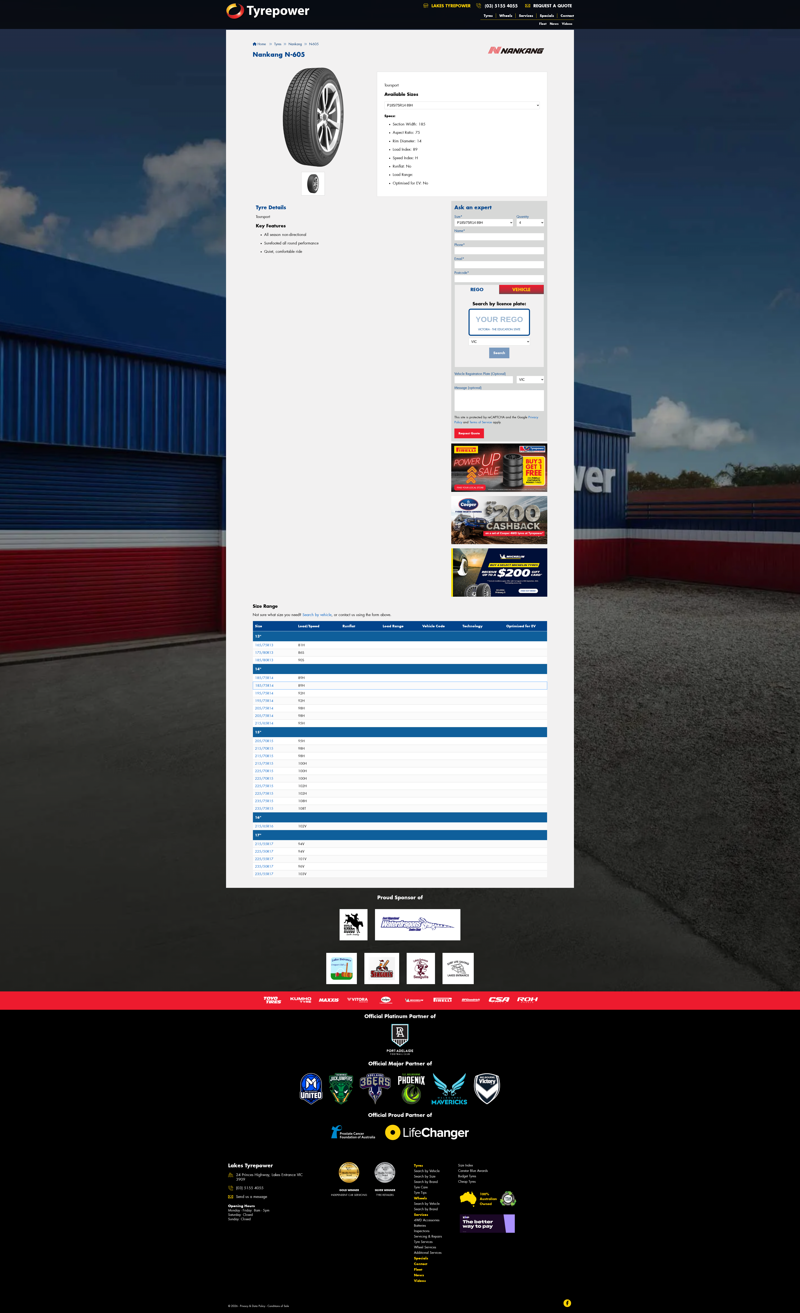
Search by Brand (426, 1182)
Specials (547, 15)
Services (526, 15)
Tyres (488, 15)
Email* (459, 259)
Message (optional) (468, 388)
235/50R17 (264, 866)
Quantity (522, 216)
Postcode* (461, 273)
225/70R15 (264, 771)
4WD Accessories (426, 1220)
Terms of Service (481, 422)
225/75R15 (264, 786)
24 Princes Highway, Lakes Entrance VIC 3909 (269, 1177)
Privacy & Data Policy (252, 1306)
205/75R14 (264, 708)
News (554, 24)
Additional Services (427, 1252)
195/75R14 (264, 693)
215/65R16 (264, 826)
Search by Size (424, 1176)
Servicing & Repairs (428, 1236)
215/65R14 (264, 723)
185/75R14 (264, 678)
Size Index (465, 1165)
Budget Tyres (467, 1176)
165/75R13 (264, 645)
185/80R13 (264, 660)
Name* (459, 231)
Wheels (505, 15)
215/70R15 (264, 748)
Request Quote (469, 433)
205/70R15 (264, 741)
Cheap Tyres (467, 1181)
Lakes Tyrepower (450, 5)
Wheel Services (425, 1247)
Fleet (542, 24)
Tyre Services (423, 1242)
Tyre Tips (420, 1192)
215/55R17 (264, 844)
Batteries (420, 1225)
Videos (567, 24)
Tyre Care (421, 1187)
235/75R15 (264, 801)
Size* (458, 216)
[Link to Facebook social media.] (567, 1303)
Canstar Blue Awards (473, 1171)
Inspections (421, 1231)
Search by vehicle (316, 614)
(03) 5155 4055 (501, 5)
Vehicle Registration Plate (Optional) (480, 374)
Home (261, 44)
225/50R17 (264, 851)
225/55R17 (264, 859)
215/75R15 (264, 763)
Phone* (459, 245)
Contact (567, 15)
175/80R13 (264, 652)
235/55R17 (264, 874)
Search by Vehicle (427, 1171)
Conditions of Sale (278, 1306)
